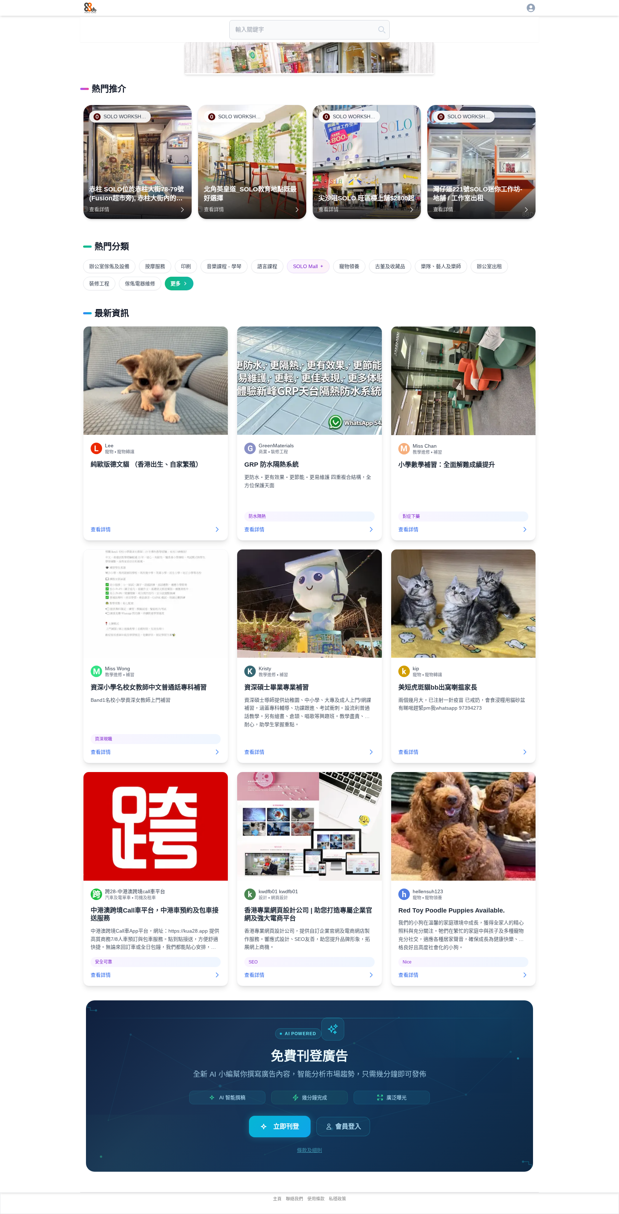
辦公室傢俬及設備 (109, 266)
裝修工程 (99, 283)
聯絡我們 (294, 1198)
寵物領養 (349, 266)
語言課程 (267, 266)
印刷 (186, 266)
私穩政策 (337, 1198)
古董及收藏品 (390, 266)
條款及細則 (309, 1150)
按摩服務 (155, 266)
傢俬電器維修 (140, 283)
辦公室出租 (489, 266)
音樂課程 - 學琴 (224, 266)
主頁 (277, 1198)
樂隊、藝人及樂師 (441, 266)
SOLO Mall (308, 266)
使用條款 (316, 1198)
